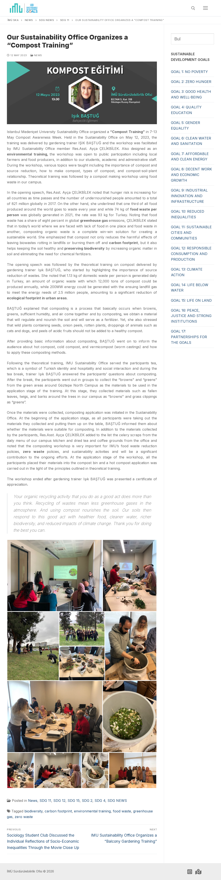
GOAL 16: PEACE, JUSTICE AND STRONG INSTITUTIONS (191, 316)
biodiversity (33, 811)
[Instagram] (189, 871)
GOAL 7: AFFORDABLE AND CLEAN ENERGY (190, 157)
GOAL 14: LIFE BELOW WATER (189, 288)
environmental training (92, 811)
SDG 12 (59, 800)
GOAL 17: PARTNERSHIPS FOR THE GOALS (189, 337)
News (37, 55)
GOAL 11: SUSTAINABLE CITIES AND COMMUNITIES (191, 232)
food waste (122, 811)
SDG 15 (74, 800)
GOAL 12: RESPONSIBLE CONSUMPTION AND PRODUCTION (191, 254)
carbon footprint (58, 811)
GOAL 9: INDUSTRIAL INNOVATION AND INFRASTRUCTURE (189, 196)
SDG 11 (45, 800)
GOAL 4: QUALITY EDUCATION (186, 110)
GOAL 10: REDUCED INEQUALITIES (187, 214)
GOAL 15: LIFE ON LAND (191, 300)
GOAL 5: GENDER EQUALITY (185, 125)
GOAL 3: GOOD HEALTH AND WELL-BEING (191, 94)
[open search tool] (193, 8)
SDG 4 (100, 800)
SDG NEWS (117, 800)
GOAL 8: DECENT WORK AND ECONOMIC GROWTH (191, 174)
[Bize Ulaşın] (198, 871)
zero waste (24, 817)
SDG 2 (87, 800)
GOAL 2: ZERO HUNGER (191, 81)
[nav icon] (205, 8)
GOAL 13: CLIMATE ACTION (186, 272)
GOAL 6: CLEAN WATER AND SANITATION (191, 141)
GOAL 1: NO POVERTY (189, 72)
